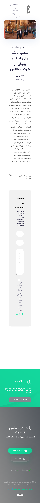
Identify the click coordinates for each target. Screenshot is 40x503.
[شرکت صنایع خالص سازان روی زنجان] (28, 10)
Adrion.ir (10, 489)
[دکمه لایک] (15, 174)
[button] (20, 399)
